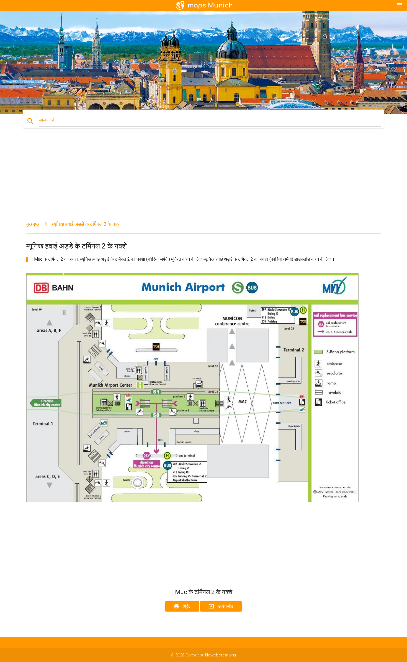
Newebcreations (220, 655)
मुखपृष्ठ (32, 224)
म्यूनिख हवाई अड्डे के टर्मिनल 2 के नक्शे (86, 224)
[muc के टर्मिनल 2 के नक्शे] (192, 500)
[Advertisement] (192, 176)
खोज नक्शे (46, 120)
